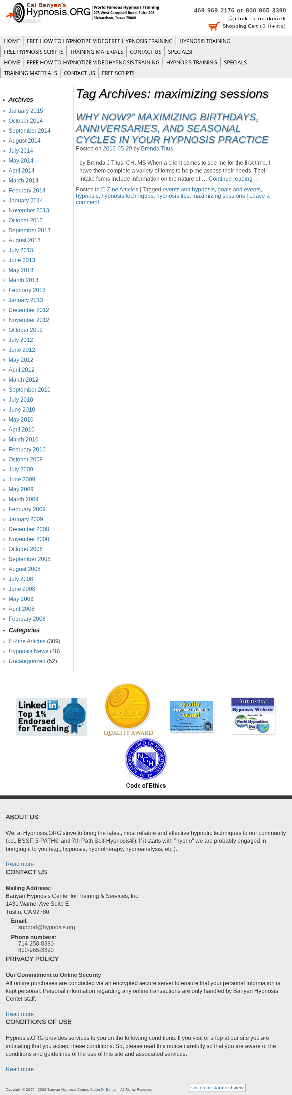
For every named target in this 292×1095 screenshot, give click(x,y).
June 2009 (22, 479)
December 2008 (29, 529)
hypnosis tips (172, 196)
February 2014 (27, 190)
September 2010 (30, 390)
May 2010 (21, 420)
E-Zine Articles (119, 189)
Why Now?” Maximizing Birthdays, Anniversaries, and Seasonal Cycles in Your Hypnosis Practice (172, 128)
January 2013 (26, 300)
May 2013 (21, 270)
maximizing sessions (218, 196)
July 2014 (21, 151)
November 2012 (29, 320)
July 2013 (21, 250)
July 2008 (21, 579)
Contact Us (145, 51)
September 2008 (30, 559)
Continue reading (234, 179)
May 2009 (21, 489)
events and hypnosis (189, 189)
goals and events (239, 189)
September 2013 (30, 230)
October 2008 (26, 549)
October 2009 (26, 459)
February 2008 (27, 619)
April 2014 (22, 171)
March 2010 (23, 440)
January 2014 (26, 200)
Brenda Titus (157, 149)
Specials (235, 62)
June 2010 (22, 410)
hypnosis (87, 196)
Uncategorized (27, 661)
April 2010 (22, 430)
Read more (20, 864)
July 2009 (21, 469)
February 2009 (27, 509)
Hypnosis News (28, 651)
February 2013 (27, 290)
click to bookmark (260, 18)
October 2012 (26, 330)
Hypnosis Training (204, 40)
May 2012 (21, 360)
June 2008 (22, 589)
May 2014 (21, 161)
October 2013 (26, 220)
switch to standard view (217, 1087)
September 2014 (30, 131)
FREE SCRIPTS (118, 72)
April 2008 (22, 609)
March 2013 (23, 280)
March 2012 (23, 380)
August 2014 (25, 141)
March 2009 (23, 499)
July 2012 (21, 340)
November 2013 (29, 210)
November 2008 (29, 539)
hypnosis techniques (127, 196)
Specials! (180, 51)
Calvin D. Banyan (104, 1089)
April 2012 (22, 370)
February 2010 (27, 449)
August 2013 (25, 240)
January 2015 (26, 111)
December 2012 (29, 310)
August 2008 (25, 569)
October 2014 (26, 121)
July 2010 (21, 400)
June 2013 (22, 260)
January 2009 (26, 519)
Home (12, 40)
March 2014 (23, 181)
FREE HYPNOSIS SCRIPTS (33, 51)
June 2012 (22, 350)
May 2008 (21, 599)
